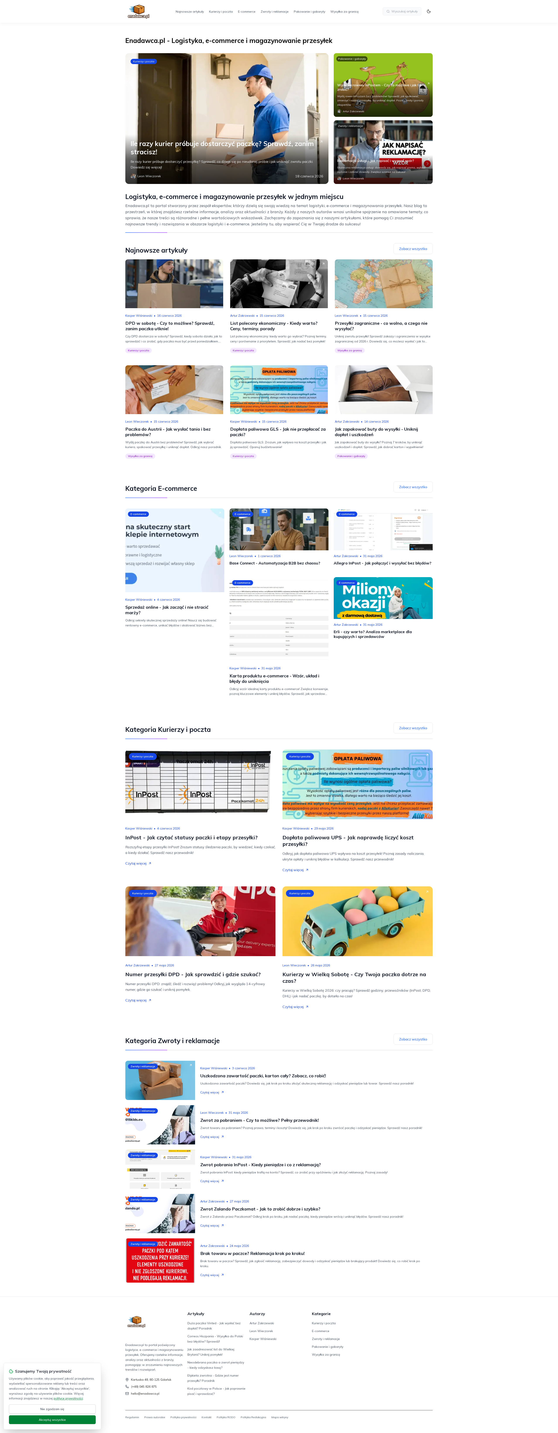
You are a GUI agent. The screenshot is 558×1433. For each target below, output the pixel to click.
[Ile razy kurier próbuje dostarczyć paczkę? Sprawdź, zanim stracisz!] (226, 118)
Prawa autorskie (154, 1417)
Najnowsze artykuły (190, 12)
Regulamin (132, 1417)
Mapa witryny (279, 1417)
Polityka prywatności (183, 1417)
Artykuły (195, 1313)
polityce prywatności (68, 1398)
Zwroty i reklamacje (275, 12)
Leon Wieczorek (346, 316)
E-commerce (246, 12)
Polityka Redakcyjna (253, 1417)
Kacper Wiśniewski (138, 316)
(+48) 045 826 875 (144, 1387)
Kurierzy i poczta (221, 12)
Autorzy (257, 1313)
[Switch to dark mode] (429, 11)
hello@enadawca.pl (145, 1394)
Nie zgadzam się (52, 1409)
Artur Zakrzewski (242, 316)
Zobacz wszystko (413, 248)
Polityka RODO (226, 1417)
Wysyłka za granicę (344, 12)
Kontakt (206, 1417)
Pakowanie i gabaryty (309, 12)
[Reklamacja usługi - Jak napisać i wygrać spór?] (383, 152)
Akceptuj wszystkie (52, 1420)
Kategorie (321, 1313)
